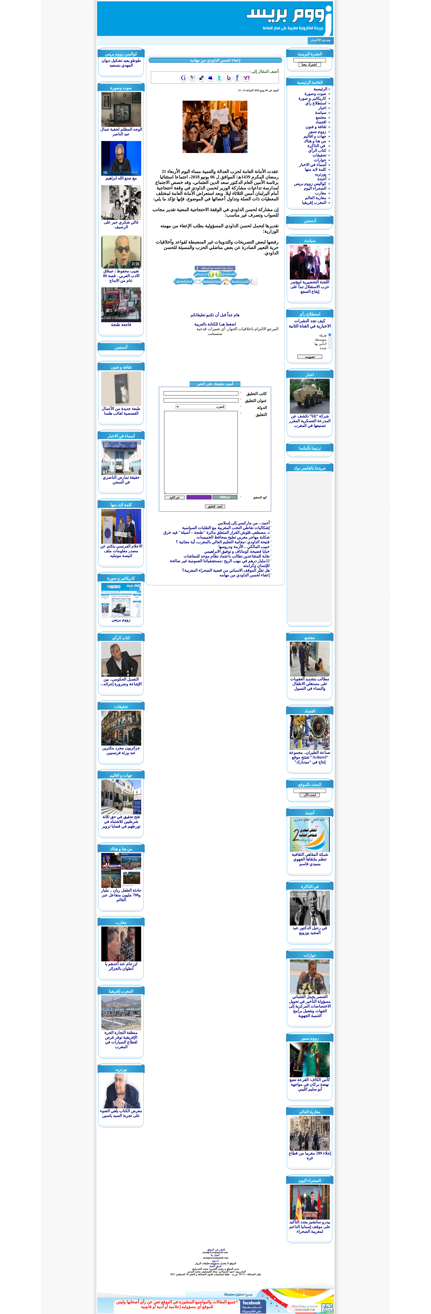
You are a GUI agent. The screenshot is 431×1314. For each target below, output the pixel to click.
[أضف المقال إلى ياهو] (246, 78)
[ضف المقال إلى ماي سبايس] (211, 78)
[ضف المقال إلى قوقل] (184, 78)
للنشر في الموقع (216, 1249)
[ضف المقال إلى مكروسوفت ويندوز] (193, 78)
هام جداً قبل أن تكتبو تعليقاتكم (215, 315)
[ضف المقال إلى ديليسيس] (202, 78)
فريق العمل (215, 1266)
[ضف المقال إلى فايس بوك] (237, 78)
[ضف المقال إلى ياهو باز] (228, 78)
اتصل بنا (215, 1255)
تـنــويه (216, 1260)
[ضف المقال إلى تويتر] (219, 78)
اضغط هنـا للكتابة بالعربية (215, 324)
